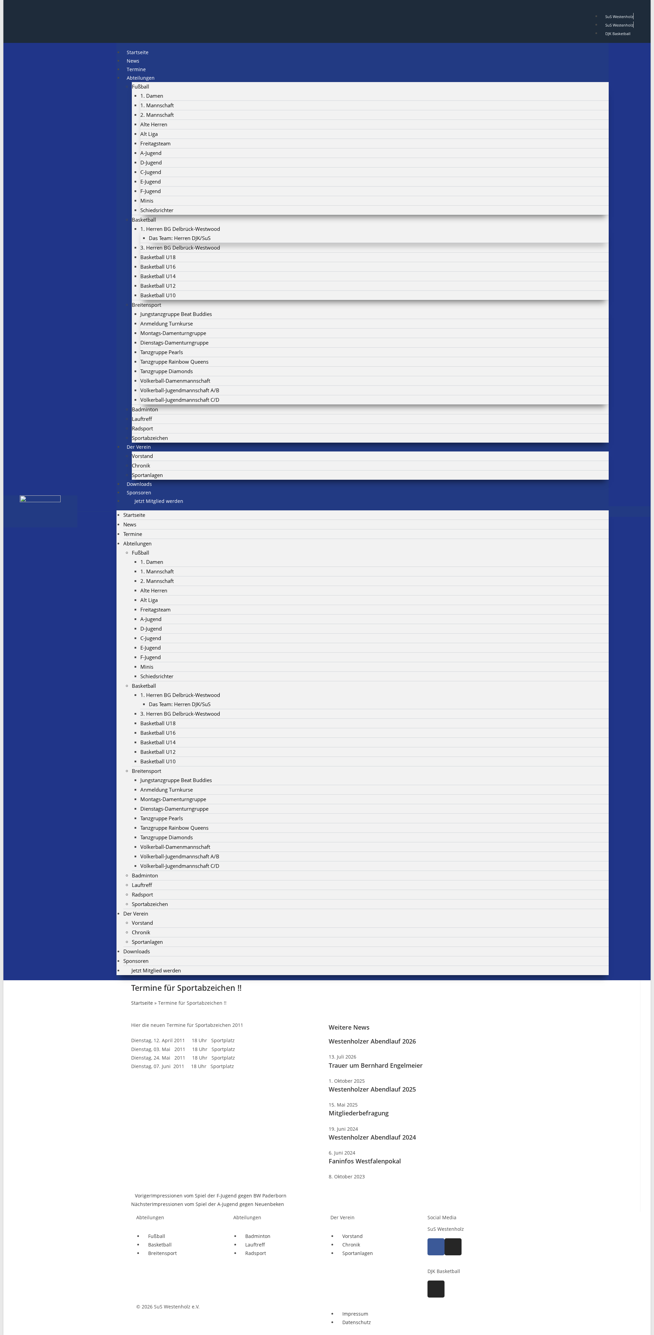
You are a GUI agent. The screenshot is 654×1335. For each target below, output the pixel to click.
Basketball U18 (158, 257)
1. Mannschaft (157, 105)
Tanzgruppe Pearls (161, 352)
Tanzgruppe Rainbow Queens (174, 361)
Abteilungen (141, 78)
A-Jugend (150, 152)
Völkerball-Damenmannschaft (175, 380)
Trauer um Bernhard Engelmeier (376, 1065)
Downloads (136, 951)
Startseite (134, 514)
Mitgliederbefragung (359, 1113)
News (129, 524)
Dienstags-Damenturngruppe (174, 342)
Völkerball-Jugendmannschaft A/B (179, 390)
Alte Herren (153, 124)
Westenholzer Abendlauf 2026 (372, 1041)
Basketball (144, 219)
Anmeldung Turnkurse (166, 323)
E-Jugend (150, 181)
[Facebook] (436, 1246)
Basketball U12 (158, 285)
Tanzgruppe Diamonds (166, 371)
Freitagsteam (155, 143)
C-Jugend (150, 172)
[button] (629, 511)
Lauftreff (142, 418)
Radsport (142, 428)
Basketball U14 (158, 276)
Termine (132, 533)
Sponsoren (136, 960)
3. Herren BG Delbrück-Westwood (180, 247)
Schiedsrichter (156, 210)
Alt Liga (149, 133)
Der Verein (139, 447)
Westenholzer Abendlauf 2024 (372, 1137)
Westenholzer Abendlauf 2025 (372, 1089)
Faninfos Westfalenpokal (365, 1161)
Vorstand (142, 455)
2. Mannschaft (157, 114)
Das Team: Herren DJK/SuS (180, 238)
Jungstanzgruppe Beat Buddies (176, 314)
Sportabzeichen (150, 904)
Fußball (140, 86)
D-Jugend (151, 162)
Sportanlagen (147, 941)
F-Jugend (150, 191)
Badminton (145, 409)
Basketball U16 (158, 266)
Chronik (141, 465)
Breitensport (146, 304)
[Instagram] (453, 1246)
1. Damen (151, 95)
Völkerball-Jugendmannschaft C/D (179, 399)
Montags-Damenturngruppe (173, 333)
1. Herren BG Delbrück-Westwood (180, 228)
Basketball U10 (158, 295)
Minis (146, 200)
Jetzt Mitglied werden (158, 501)
